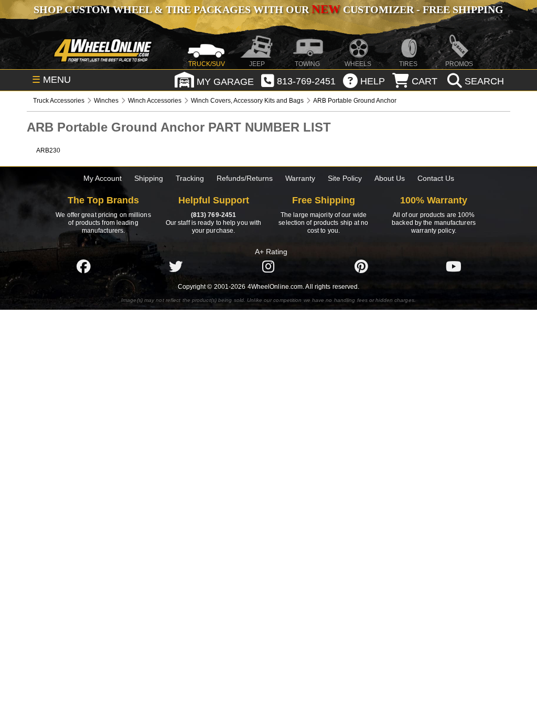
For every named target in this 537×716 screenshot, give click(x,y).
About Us (389, 178)
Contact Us (435, 178)
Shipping (148, 178)
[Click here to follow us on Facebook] (83, 266)
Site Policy (345, 178)
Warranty (300, 178)
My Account (102, 178)
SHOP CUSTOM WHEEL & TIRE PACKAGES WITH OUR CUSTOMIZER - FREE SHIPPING (268, 9)
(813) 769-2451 (213, 215)
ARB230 (48, 150)
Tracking (190, 178)
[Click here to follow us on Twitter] (175, 266)
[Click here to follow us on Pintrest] (361, 266)
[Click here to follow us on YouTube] (453, 266)
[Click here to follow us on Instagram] (268, 266)
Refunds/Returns (245, 178)
